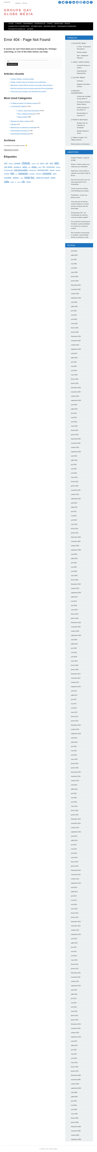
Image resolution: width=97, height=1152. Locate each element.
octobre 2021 (75, 494)
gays (24, 167)
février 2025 (74, 328)
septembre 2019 (76, 592)
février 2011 (74, 1015)
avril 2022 (74, 473)
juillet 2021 (74, 507)
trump (12, 182)
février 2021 (74, 528)
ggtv (29, 167)
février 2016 (74, 763)
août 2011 (74, 990)
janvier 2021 (74, 533)
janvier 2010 (74, 1071)
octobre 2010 (75, 1032)
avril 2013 (74, 904)
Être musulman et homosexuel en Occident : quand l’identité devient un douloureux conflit (80, 235)
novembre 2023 (76, 392)
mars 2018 (74, 661)
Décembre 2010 (76, 1024)
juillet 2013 (74, 891)
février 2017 (74, 716)
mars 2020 (74, 575)
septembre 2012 (76, 934)
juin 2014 (74, 844)
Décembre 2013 (76, 870)
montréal (46, 173)
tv (15, 182)
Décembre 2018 (76, 622)
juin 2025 (74, 310)
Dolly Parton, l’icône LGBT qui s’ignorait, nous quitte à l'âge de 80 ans (80, 173)
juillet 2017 (74, 695)
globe (33, 167)
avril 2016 (74, 755)
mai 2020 (74, 567)
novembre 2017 (76, 678)
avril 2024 (74, 370)
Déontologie (58, 23)
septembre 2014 (76, 832)
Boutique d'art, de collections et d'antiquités (24, 127)
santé (53, 178)
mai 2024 (74, 366)
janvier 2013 (74, 917)
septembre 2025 (76, 298)
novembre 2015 (76, 776)
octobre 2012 (75, 930)
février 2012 (74, 964)
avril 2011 (74, 1007)
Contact (49, 23)
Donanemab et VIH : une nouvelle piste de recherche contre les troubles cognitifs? (79, 215)
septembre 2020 (76, 550)
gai (47, 163)
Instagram (80, 2)
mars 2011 (74, 1011)
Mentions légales (50, 26)
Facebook (59, 2)
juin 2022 (74, 464)
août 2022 (74, 456)
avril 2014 (74, 853)
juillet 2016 (74, 742)
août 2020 (74, 554)
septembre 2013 (76, 883)
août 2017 (74, 691)
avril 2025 (74, 319)
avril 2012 (74, 955)
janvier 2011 (74, 1020)
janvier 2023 (74, 434)
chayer (26, 163)
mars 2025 (74, 323)
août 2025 (74, 302)
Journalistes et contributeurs (19, 26)
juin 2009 (74, 1101)
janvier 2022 (74, 486)
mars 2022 (74, 477)
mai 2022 (74, 468)
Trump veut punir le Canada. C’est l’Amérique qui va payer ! (29, 91)
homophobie (50, 167)
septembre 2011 (76, 985)
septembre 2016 (76, 733)
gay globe (8, 167)
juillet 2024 (74, 357)
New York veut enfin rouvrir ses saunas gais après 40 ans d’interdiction (32, 88)
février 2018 (74, 665)
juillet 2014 (74, 840)
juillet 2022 (74, 460)
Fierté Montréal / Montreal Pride (20, 133)
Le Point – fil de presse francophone (28, 110)
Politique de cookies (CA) (17, 29)
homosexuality (8, 170)
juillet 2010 (74, 1045)
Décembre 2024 (76, 336)
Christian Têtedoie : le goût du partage (22, 79)
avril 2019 (74, 605)
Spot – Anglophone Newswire (26, 113)
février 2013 (74, 913)
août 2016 (74, 738)
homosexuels (42, 170)
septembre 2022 (76, 451)
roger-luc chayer (42, 178)
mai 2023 (74, 417)
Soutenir (30, 29)
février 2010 (74, 1067)
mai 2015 (74, 797)
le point (6, 173)
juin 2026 (74, 259)
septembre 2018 (76, 635)
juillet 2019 (74, 597)
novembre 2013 (76, 874)
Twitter (63, 2)
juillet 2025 (74, 306)
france (42, 163)
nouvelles (7, 178)
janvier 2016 (74, 768)
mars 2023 (74, 426)
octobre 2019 (75, 588)
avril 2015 (74, 802)
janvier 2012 (74, 968)
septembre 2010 (76, 1037)
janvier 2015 (74, 814)
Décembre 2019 (76, 584)
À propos (18, 23)
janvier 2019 (74, 618)
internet (52, 170)
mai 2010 (74, 1054)
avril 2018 (74, 656)
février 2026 (74, 276)
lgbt (12, 173)
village (28, 182)
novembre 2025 (76, 289)
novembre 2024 (76, 340)
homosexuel (32, 170)
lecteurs (58, 170)
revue (21, 177)
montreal (38, 173)
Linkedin (73, 2)
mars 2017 (74, 712)
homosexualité (20, 170)
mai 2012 (74, 951)
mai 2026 (74, 263)
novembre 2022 (76, 443)
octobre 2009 (75, 1084)
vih (23, 181)
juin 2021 (74, 511)
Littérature (14, 124)
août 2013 (74, 887)
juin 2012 (74, 947)
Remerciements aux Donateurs (80, 144)
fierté (38, 163)
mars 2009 (74, 1114)
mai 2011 (74, 1002)
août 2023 (74, 404)
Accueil (11, 23)
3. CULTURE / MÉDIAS (78, 77)
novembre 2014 (76, 823)
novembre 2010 (76, 1028)
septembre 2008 (76, 1139)
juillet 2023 (74, 409)
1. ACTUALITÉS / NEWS (18, 106)
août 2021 (74, 503)
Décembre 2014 (76, 819)
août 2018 (74, 639)
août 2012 (74, 938)
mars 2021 (74, 524)
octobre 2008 (75, 1135)
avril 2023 (74, 422)
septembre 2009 (76, 1088)
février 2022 (74, 481)
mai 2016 (74, 750)
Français (18, 3)
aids (5, 163)
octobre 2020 (75, 545)
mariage (31, 173)
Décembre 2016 (76, 725)
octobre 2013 (75, 879)
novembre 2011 (75, 977)
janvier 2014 (74, 866)
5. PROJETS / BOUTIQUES (79, 119)
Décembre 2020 (76, 537)
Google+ (66, 2)
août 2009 (74, 1092)
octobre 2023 (75, 396)
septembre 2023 (76, 400)
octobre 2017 (75, 682)
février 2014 (74, 861)
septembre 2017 (76, 686)
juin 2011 (73, 998)
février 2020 (74, 580)
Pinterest (70, 2)
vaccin (18, 182)
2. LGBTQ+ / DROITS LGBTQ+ (80, 62)
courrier (33, 163)
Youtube (77, 2)
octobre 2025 (75, 293)
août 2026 (74, 251)
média (54, 173)
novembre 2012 (76, 926)
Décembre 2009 (76, 1075)
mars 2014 (74, 857)
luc (16, 173)
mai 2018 (74, 652)
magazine (23, 173)
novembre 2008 (76, 1131)
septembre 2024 (76, 349)
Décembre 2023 (76, 387)
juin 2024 (74, 362)
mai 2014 (74, 849)
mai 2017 (74, 703)
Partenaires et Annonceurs (66, 26)
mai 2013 (74, 900)
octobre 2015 (75, 780)
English (24, 3)
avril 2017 (74, 708)
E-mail (88, 2)
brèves (11, 163)
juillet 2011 (74, 994)
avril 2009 (74, 1109)
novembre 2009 (76, 1079)
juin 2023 (74, 413)
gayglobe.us (17, 167)
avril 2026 (74, 268)
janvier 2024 (74, 383)
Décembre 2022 (76, 439)
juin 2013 (74, 896)
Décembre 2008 (76, 1126)
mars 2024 (74, 375)
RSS (84, 2)
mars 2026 (74, 272)
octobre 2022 (75, 447)
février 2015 (74, 810)
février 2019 (74, 614)
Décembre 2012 (76, 921)
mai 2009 (74, 1105)
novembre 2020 (76, 541)
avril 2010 (74, 1058)
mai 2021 (74, 515)
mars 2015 (74, 806)
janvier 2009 (74, 1122)
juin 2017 (74, 699)
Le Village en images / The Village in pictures (24, 103)
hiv (44, 167)
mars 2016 (74, 759)
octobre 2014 (75, 827)
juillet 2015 (74, 789)
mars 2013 (74, 908)
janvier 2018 (74, 669)
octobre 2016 (75, 729)
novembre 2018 (76, 627)
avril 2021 (74, 520)
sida (6, 181)
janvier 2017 (74, 721)
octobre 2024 (75, 345)
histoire (39, 167)
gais (51, 163)
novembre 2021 (76, 490)
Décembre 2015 (76, 772)
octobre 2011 (75, 981)
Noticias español (22, 117)
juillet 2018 (74, 644)
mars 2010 (74, 1062)
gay (56, 163)
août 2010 (74, 1041)
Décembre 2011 (76, 973)
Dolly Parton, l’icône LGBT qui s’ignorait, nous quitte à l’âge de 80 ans (31, 85)
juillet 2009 (74, 1096)
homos (58, 167)
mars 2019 (74, 609)
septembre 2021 (76, 498)
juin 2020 (74, 562)
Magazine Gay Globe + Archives (20, 121)
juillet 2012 (74, 943)
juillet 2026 (74, 255)
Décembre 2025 (76, 285)
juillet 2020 (74, 558)
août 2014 (74, 836)
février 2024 (74, 379)
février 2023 (74, 430)
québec (16, 178)
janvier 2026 (74, 281)
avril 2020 (74, 571)
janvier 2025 (74, 332)
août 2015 (74, 785)
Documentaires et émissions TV (20, 130)
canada (17, 163)
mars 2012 (74, 960)
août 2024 (74, 353)
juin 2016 (74, 746)
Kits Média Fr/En (36, 26)
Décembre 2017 (76, 674)
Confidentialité (39, 23)
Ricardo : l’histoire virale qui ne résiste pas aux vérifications (28, 82)
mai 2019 (74, 601)
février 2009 (74, 1118)
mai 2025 (74, 315)
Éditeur (67, 23)
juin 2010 (74, 1049)
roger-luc (29, 177)
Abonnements (28, 23)
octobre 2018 (75, 631)
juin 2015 (74, 793)
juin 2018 (74, 648)
